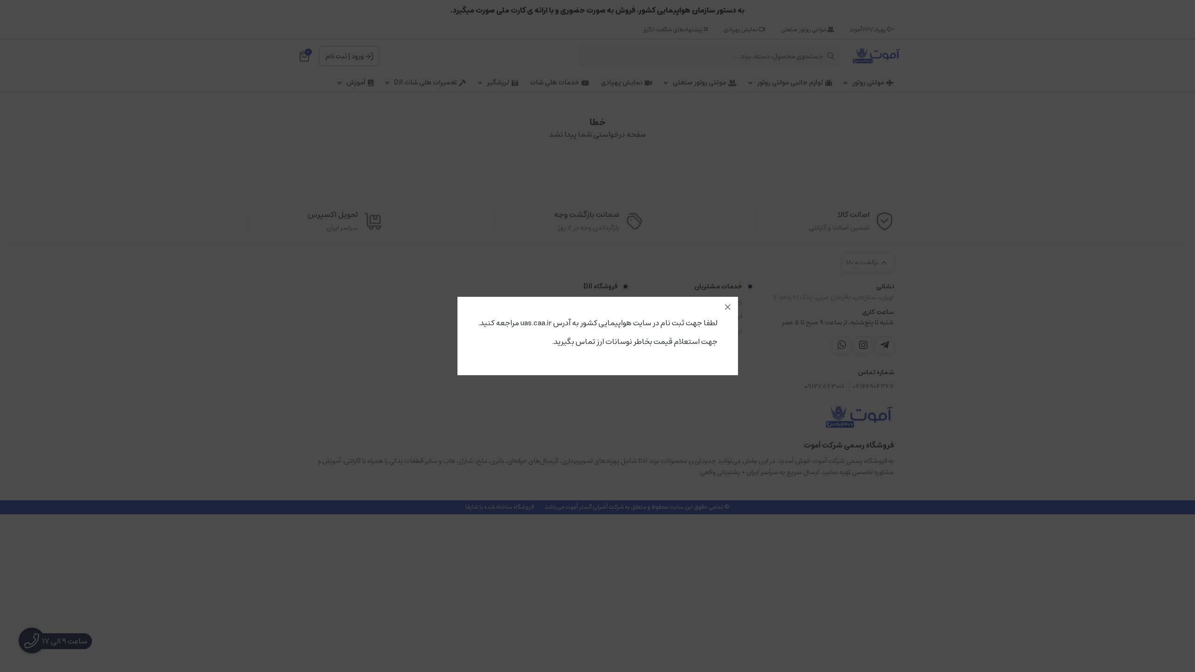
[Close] (727, 307)
